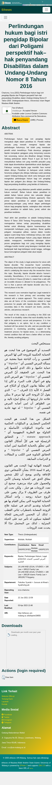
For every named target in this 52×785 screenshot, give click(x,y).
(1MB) (26, 120)
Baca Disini (22, 120)
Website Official (8, 696)
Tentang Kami (7, 699)
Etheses (7, 9)
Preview (40, 120)
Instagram (7, 720)
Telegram (7, 722)
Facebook (7, 715)
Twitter (6, 717)
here (31, 768)
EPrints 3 (23, 765)
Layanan (5, 702)
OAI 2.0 (42, 765)
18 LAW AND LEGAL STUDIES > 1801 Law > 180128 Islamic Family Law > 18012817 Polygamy (34, 574)
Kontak (4, 704)
